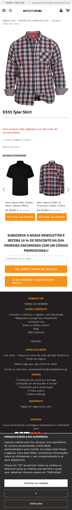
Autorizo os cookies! (36, 483)
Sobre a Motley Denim (36, 325)
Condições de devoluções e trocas (36, 383)
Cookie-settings (36, 394)
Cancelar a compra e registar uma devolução (36, 314)
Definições (36, 503)
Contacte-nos (36, 321)
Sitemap (36, 341)
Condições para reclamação (36, 387)
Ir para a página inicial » (17, 139)
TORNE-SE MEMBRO (36, 303)
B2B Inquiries (36, 332)
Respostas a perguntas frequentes (36, 318)
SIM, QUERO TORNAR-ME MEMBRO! (36, 269)
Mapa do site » (11, 146)
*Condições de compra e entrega (36, 380)
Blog (36, 328)
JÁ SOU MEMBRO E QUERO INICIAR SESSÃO (33, 281)
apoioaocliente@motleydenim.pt (51, 2)
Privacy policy (36, 390)
